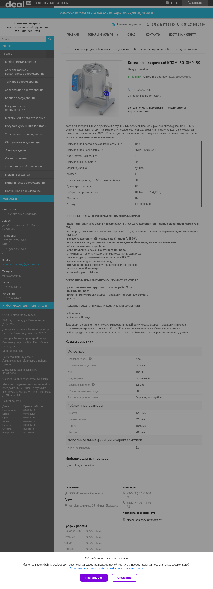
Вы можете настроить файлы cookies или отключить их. (105, 568)
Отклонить (124, 577)
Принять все (93, 577)
